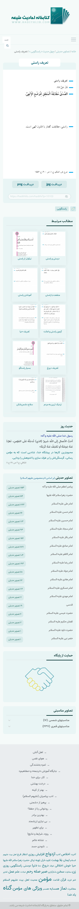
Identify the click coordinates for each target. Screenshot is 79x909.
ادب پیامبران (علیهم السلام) (38, 796)
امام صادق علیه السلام (61, 546)
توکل (32, 860)
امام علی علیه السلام (62, 504)
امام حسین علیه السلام (61, 520)
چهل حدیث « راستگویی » (41, 51)
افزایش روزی (36, 854)
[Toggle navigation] (73, 39)
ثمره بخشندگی (38, 765)
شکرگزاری (52, 872)
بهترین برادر (38, 815)
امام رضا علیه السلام (62, 563)
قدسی (69, 605)
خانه (74, 51)
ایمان (66, 860)
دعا (39, 866)
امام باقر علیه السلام (62, 537)
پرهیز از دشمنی (38, 802)
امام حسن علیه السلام (61, 512)
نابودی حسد (38, 846)
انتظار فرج (22, 854)
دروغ (45, 865)
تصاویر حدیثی (63, 51)
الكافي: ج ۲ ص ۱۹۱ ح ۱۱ (16, 463)
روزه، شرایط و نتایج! (38, 834)
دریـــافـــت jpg (54, 184)
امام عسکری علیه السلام (60, 588)
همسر (46, 889)
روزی (6, 865)
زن (74, 871)
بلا (60, 860)
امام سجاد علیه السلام (61, 529)
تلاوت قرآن (45, 860)
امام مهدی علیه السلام (61, 596)
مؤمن (45, 879)
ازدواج (50, 854)
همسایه (54, 888)
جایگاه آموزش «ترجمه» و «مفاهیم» (38, 771)
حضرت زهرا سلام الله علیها (60, 495)
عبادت (23, 872)
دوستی (27, 865)
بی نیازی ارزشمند (38, 821)
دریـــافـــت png (25, 184)
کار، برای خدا (38, 777)
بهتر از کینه (38, 790)
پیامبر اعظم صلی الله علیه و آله (57, 487)
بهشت (55, 860)
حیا (74, 865)
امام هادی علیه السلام (61, 579)
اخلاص (65, 854)
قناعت (56, 880)
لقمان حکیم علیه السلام (60, 622)
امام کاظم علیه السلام (62, 554)
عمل (11, 871)
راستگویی (62, 209)
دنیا (34, 865)
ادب (58, 854)
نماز (63, 888)
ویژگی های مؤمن (27, 888)
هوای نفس (38, 758)
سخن (60, 871)
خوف (52, 866)
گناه (7, 888)
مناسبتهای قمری (60, 726)
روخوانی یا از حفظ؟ (38, 808)
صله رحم (33, 871)
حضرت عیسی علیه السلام (60, 613)
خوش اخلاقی (63, 865)
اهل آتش (38, 752)
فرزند (69, 880)
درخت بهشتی (38, 783)
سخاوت (68, 872)
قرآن (63, 879)
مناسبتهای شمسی (59, 720)
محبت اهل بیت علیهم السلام (20, 880)
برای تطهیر (38, 827)
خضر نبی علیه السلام (62, 638)
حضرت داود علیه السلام (61, 630)
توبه (37, 860)
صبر (44, 871)
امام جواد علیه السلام (62, 571)
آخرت (73, 854)
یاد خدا (71, 894)
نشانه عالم (38, 840)
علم (17, 871)
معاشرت (71, 889)
